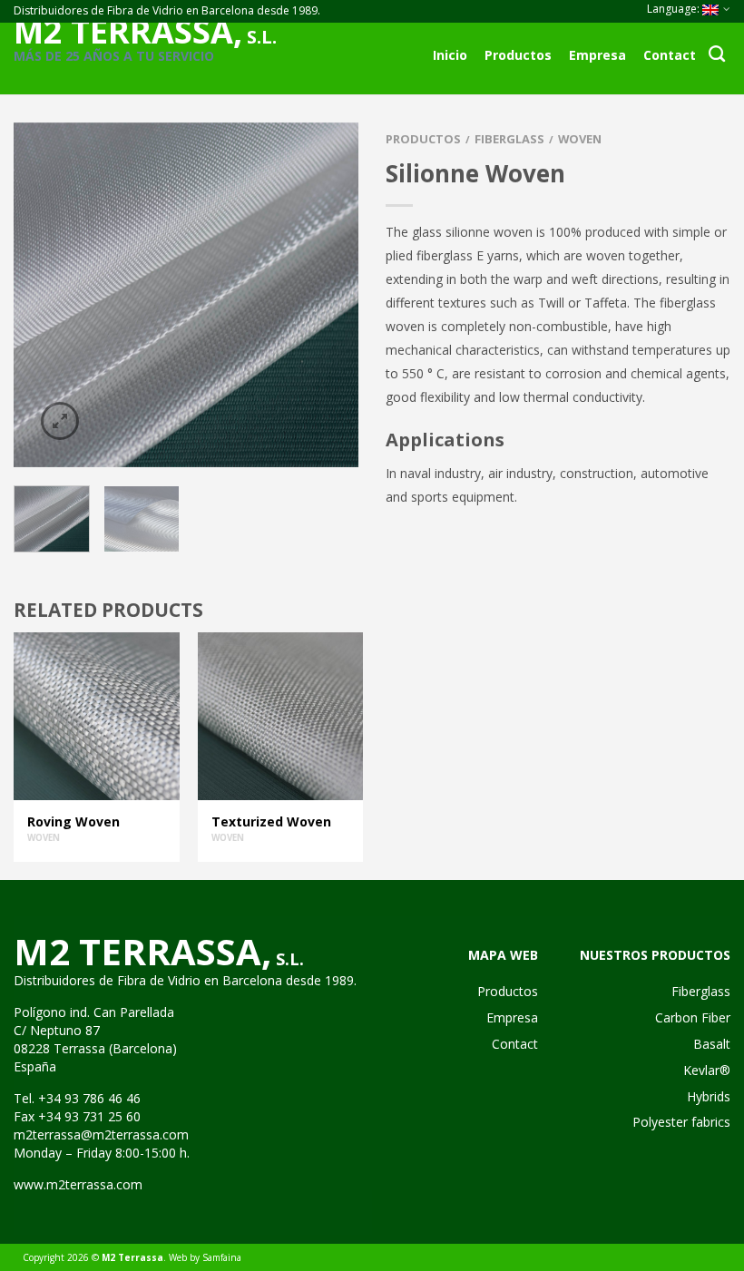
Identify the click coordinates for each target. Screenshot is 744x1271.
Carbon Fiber (692, 1017)
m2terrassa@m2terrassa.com (101, 1134)
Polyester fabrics (681, 1121)
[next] (341, 294)
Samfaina (221, 1257)
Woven (580, 139)
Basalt (711, 1043)
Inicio (450, 55)
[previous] (31, 294)
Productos (518, 55)
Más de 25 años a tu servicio (114, 55)
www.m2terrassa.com (78, 1184)
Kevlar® (706, 1070)
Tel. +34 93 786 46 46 (77, 1098)
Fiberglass (509, 139)
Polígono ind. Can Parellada (94, 1012)
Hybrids (708, 1096)
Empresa (597, 55)
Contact (669, 55)
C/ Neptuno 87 (57, 1030)
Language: (674, 8)
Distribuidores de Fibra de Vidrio (107, 980)
